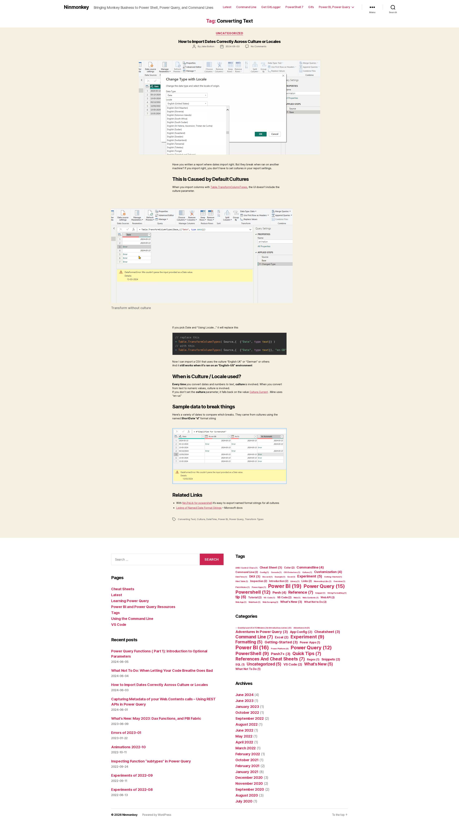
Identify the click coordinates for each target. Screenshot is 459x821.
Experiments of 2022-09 (132, 775)
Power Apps (259, 587)
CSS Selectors (292, 572)
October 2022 (247, 712)
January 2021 (246, 772)
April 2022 (244, 742)
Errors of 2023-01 (126, 732)
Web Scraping (270, 602)
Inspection (258, 581)
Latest (227, 7)
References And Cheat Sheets (270, 659)
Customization (328, 572)
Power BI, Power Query (334, 7)
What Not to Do (315, 601)
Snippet (320, 593)
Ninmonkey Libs (323, 581)
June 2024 (244, 695)
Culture (201, 519)
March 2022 (245, 748)
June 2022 (244, 730)
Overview (339, 581)
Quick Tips (306, 653)
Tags (115, 613)
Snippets (330, 659)
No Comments (258, 46)
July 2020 (243, 801)
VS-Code (269, 598)
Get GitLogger (270, 7)
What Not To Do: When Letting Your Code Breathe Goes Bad (162, 670)
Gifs (311, 7)
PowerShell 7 (294, 7)
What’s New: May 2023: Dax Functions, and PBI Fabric (156, 718)
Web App (241, 602)
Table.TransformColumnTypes (228, 187)
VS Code (118, 624)
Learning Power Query (130, 601)
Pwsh (279, 592)
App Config (301, 632)
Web (297, 598)
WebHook (255, 602)
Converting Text (187, 519)
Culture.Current (259, 391)
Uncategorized (229, 33)
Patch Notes (242, 587)
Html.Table (241, 581)
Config (264, 572)
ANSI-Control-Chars (246, 568)
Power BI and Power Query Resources (143, 607)
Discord (267, 577)
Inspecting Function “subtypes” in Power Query (151, 761)
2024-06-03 (233, 46)
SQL (240, 664)
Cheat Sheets (122, 589)
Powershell (253, 592)
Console (276, 572)
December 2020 (249, 777)
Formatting (249, 641)
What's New (291, 602)
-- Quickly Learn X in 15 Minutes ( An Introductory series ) (263, 628)
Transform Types (254, 519)
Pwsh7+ (280, 654)
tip (240, 597)
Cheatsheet (327, 632)
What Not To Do (248, 669)
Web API (328, 597)
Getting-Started (333, 577)
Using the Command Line (132, 618)
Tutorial (254, 597)
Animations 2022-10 (128, 747)
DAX (254, 576)
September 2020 (249, 789)
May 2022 (243, 736)
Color (289, 567)
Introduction (278, 581)
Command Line (246, 7)
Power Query (236, 519)
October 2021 (246, 760)
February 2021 (247, 766)
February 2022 (247, 754)
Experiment (309, 576)
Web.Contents (310, 598)
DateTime (211, 519)
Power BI (223, 519)
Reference (300, 592)
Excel (291, 577)
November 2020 (249, 783)
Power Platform (280, 649)
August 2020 (246, 795)
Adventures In (302, 628)
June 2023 (244, 701)
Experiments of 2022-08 (132, 789)
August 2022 (246, 724)
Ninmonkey (76, 7)
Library (295, 581)
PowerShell (252, 653)
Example (280, 577)
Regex (313, 659)
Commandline (310, 567)
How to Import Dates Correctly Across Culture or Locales (229, 41)
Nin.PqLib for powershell (197, 502)
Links (306, 581)
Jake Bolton (207, 46)
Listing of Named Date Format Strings (199, 507)
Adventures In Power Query (261, 632)
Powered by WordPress (156, 815)
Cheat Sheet (271, 567)
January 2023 (247, 706)
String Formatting (337, 593)
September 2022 (249, 718)
